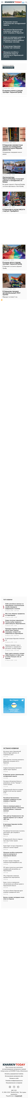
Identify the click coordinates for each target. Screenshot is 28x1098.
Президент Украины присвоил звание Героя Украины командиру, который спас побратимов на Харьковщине (14, 631)
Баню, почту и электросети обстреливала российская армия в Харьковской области (13, 883)
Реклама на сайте (14, 1078)
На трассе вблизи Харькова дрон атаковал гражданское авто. (13, 891)
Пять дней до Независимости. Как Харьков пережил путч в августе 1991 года (13, 817)
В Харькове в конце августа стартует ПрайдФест (14, 210)
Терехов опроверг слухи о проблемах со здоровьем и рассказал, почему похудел (13, 646)
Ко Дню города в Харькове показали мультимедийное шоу (12, 861)
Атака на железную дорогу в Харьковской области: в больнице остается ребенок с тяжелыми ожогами (14, 39)
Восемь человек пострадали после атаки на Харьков (13, 898)
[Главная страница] (14, 1064)
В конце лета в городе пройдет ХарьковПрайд (12, 263)
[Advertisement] (14, 112)
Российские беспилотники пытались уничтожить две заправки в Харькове (14, 832)
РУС (15, 1090)
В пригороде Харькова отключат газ (14, 639)
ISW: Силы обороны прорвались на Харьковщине (15, 614)
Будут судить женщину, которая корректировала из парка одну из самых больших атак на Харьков (14, 656)
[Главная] (13, 2)
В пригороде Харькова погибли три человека (11, 47)
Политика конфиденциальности (14, 1080)
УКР (23, 2)
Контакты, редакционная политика (14, 1073)
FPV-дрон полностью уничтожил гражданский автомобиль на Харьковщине (13, 869)
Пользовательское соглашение (14, 1083)
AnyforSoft (18, 1096)
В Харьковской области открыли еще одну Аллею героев (12, 840)
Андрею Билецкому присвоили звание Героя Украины (12, 768)
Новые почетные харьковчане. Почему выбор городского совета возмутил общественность (15, 621)
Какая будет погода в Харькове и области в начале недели (13, 846)
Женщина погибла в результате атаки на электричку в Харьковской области (13, 54)
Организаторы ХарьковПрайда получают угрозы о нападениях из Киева (13, 179)
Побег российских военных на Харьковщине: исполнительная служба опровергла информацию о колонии (14, 606)
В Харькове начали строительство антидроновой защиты (14, 23)
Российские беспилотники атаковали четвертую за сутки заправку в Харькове (13, 31)
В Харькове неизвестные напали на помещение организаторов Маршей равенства (13, 147)
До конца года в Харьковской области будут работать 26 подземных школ (12, 752)
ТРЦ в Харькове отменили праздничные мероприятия (11, 876)
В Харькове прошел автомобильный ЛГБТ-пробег (12, 293)
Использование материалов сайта (14, 1076)
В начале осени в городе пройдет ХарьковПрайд (13, 91)
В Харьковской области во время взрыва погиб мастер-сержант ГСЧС (13, 791)
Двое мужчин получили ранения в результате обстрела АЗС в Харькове (13, 761)
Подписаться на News (1, 300)
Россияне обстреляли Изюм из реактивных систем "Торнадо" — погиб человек (12, 782)
